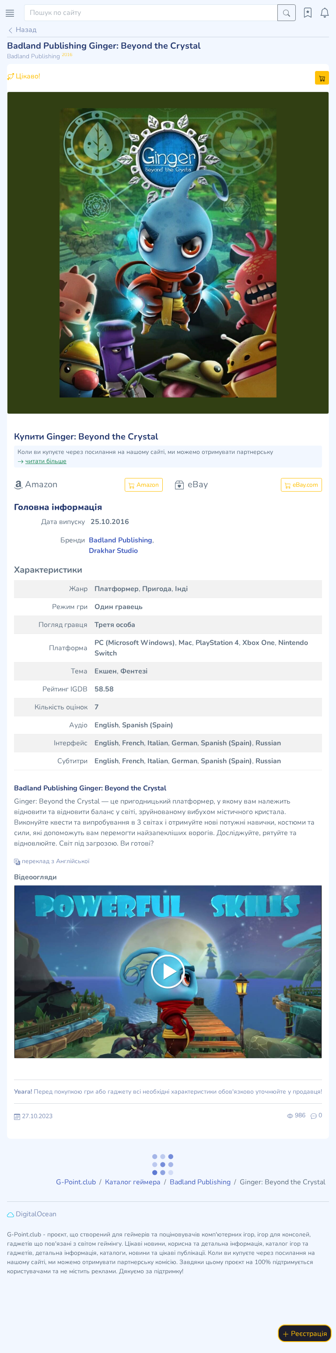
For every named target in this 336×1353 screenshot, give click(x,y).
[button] (31, 253)
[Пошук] (286, 12)
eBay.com (304, 485)
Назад (25, 30)
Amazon (147, 485)
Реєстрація (308, 1334)
